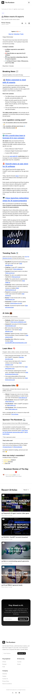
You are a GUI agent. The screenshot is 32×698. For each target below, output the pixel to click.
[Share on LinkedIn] (29, 23)
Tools (21, 34)
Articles (10, 9)
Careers (4, 676)
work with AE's (14, 156)
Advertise (16, 34)
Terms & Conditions (7, 683)
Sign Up (11, 34)
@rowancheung (7, 447)
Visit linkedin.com (11, 325)
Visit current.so (10, 273)
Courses (19, 661)
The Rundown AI (4, 9)
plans (17, 176)
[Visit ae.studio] (16, 31)
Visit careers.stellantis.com (18, 322)
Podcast (4, 664)
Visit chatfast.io (17, 269)
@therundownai (17, 447)
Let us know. (14, 414)
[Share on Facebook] (22, 23)
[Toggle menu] (29, 2)
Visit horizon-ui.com (16, 303)
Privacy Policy (5, 681)
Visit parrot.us (16, 277)
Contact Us (5, 678)
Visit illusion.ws (10, 299)
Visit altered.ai (23, 397)
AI (12, 9)
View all (26, 489)
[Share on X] (25, 23)
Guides (19, 664)
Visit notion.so (10, 401)
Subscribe (22, 619)
